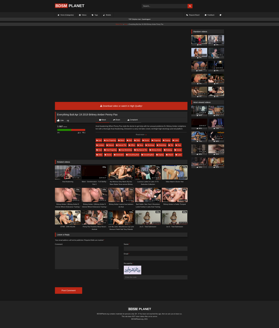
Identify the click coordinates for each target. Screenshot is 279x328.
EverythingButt (149, 155)
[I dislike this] (68, 121)
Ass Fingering (111, 140)
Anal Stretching (126, 150)
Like (62, 120)
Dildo (138, 140)
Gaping (167, 140)
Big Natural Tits (141, 150)
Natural (111, 145)
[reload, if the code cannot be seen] (132, 274)
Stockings (151, 145)
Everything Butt (133, 155)
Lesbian (101, 145)
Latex (177, 140)
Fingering (157, 140)
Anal (99, 140)
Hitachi (170, 155)
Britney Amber (156, 150)
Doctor (147, 140)
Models (108, 15)
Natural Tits (122, 145)
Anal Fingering (111, 150)
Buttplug (169, 150)
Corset (179, 150)
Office (133, 145)
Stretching (162, 145)
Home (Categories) (67, 15)
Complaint (133, 120)
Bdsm (122, 140)
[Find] (190, 6)
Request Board (194, 15)
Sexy (141, 145)
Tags (96, 15)
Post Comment (69, 290)
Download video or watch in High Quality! (122, 106)
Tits (172, 145)
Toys (179, 145)
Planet (69, 5)
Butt (130, 140)
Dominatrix (120, 155)
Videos (83, 15)
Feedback (210, 15)
